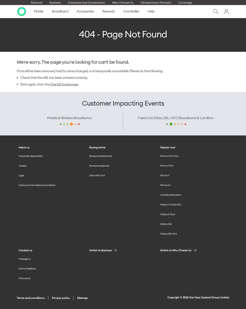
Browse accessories (99, 165)
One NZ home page (64, 84)
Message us (24, 258)
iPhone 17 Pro (166, 165)
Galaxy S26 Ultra (168, 233)
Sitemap (82, 298)
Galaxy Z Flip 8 (167, 214)
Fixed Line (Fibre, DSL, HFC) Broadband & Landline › (176, 118)
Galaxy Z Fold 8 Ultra (170, 204)
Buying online (97, 147)
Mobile (38, 11)
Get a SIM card (97, 175)
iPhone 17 (164, 175)
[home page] (21, 11)
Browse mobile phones (100, 155)
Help (151, 11)
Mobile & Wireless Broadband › (69, 118)
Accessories (85, 11)
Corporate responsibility (31, 155)
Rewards (108, 11)
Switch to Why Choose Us (175, 250)
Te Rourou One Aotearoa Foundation (37, 185)
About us (24, 147)
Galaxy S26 (166, 223)
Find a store (24, 278)
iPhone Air (165, 185)
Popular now (167, 147)
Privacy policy (61, 298)
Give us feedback (27, 268)
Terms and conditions (30, 298)
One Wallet (131, 11)
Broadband (60, 11)
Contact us (25, 250)
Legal (21, 175)
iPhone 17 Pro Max (169, 155)
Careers (23, 165)
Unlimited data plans (170, 194)
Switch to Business (100, 250)
